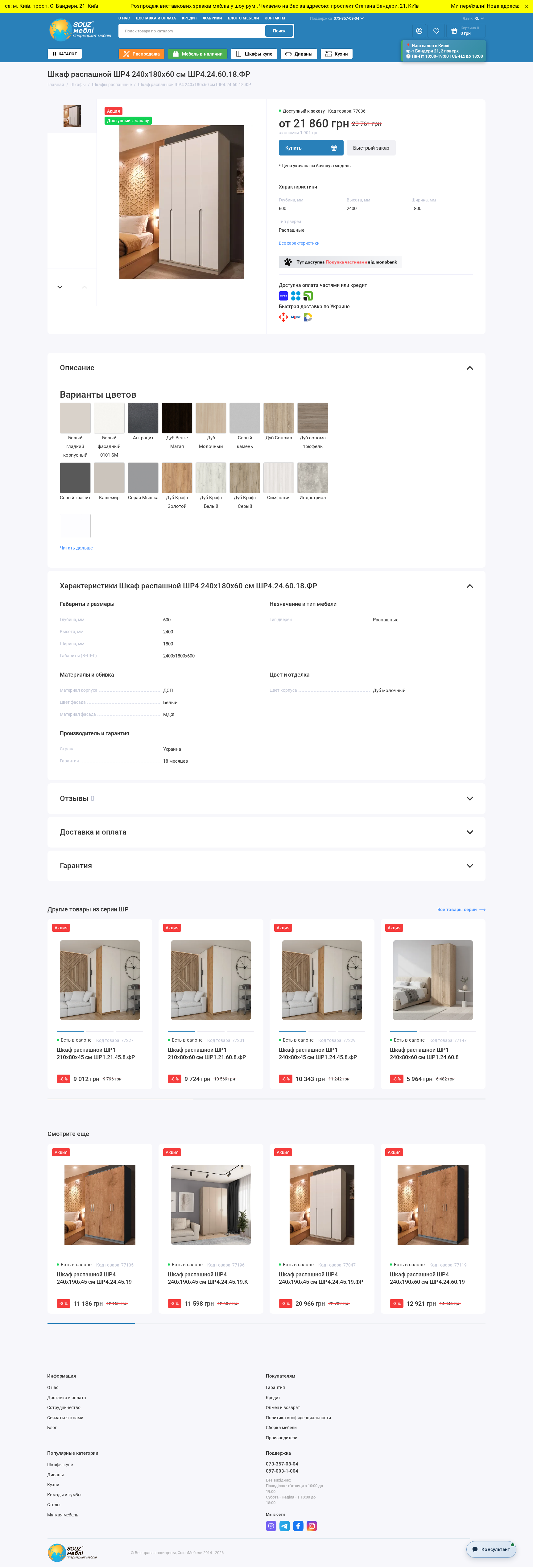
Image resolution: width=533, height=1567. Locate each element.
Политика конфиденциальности (298, 1417)
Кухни (341, 54)
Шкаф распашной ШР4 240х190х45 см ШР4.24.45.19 (94, 1278)
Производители (281, 1437)
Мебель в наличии (202, 54)
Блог (52, 1427)
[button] (60, 287)
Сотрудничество (64, 1407)
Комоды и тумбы (64, 1494)
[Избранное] (436, 31)
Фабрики (212, 18)
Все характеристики (299, 243)
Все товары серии (457, 909)
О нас (124, 18)
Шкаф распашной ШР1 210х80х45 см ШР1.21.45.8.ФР (96, 1053)
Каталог (68, 54)
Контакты (275, 18)
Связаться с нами (65, 1417)
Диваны (303, 54)
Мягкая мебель (62, 1514)
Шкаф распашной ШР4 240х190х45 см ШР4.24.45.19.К (208, 1278)
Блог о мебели (243, 18)
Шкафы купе (258, 54)
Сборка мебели (281, 1427)
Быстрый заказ (371, 148)
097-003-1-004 (282, 1471)
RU (471, 18)
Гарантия (275, 1387)
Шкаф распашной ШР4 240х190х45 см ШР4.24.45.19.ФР (321, 1278)
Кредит (189, 18)
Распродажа (146, 54)
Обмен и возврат (283, 1407)
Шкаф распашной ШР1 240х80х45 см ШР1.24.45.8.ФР (318, 1053)
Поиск (279, 30)
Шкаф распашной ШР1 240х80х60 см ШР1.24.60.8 (424, 1053)
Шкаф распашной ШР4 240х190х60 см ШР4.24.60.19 (427, 1278)
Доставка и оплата (156, 18)
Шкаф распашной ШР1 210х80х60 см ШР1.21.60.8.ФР (207, 1053)
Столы (53, 1504)
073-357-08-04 (334, 18)
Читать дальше (76, 548)
